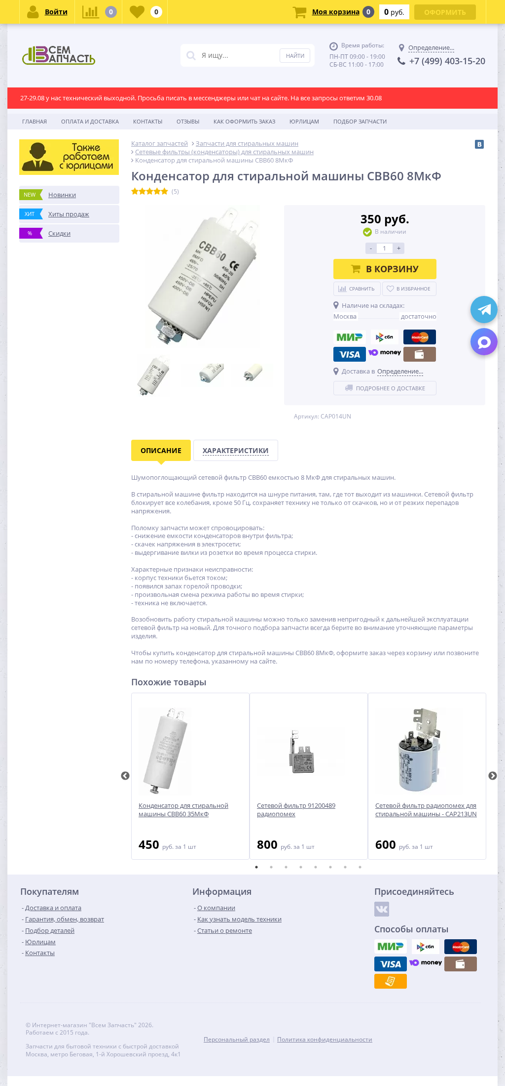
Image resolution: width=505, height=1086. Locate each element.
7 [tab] (345, 867)
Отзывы (188, 121)
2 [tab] (271, 867)
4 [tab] (301, 867)
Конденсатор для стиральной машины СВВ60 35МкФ (183, 809)
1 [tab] (256, 867)
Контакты (147, 121)
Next (493, 776)
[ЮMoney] (384, 354)
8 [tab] (360, 867)
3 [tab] (286, 867)
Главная (34, 121)
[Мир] (349, 337)
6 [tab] (330, 867)
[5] (164, 191)
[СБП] (384, 337)
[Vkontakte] (381, 909)
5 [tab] (316, 867)
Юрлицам (304, 121)
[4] (157, 191)
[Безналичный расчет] (390, 981)
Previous (125, 776)
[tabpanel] (190, 776)
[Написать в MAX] (484, 341)
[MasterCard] (419, 337)
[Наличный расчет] (419, 354)
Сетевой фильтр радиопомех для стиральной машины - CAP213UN (426, 809)
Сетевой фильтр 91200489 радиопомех (296, 809)
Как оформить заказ (244, 121)
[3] (149, 191)
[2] (142, 191)
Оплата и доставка (90, 121)
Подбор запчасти (360, 121)
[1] (135, 191)
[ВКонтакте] (479, 144)
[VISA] (349, 354)
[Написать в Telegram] (484, 309)
